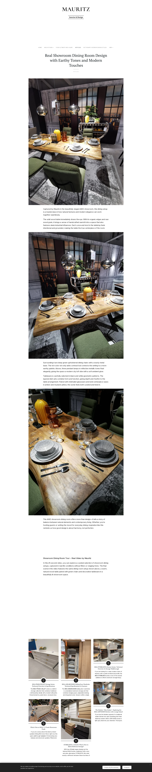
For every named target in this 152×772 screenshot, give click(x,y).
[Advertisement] (76, 33)
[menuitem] (40, 47)
